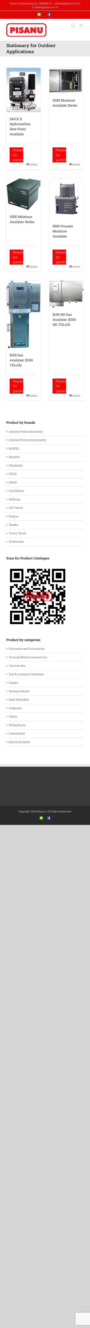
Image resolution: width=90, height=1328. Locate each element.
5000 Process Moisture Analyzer (63, 231)
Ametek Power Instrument (26, 431)
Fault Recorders (19, 699)
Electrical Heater (19, 742)
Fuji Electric (16, 491)
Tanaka (13, 525)
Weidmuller (16, 542)
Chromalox (16, 465)
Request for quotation (18, 155)
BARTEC (14, 448)
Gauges (13, 682)
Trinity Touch (17, 533)
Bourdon (14, 457)
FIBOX (13, 482)
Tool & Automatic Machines (26, 674)
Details (33, 164)
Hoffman (14, 499)
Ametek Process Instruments (27, 440)
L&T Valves (16, 508)
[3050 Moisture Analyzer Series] (66, 81)
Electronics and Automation (27, 648)
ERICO (13, 474)
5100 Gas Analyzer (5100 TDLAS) (21, 360)
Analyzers (15, 708)
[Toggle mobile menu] (81, 25)
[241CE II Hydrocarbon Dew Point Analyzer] (23, 90)
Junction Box (17, 665)
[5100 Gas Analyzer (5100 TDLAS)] (23, 314)
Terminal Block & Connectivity (28, 657)
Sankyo (13, 516)
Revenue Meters (19, 691)
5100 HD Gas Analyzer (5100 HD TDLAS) (64, 319)
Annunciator (17, 733)
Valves (13, 716)
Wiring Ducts (17, 725)
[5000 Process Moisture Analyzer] (66, 198)
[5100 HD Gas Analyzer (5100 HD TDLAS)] (66, 294)
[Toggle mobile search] (73, 25)
